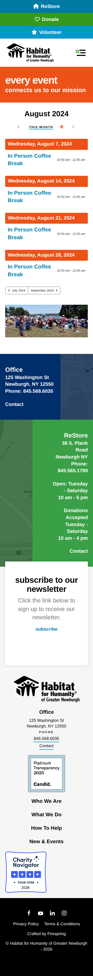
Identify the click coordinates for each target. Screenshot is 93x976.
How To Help (46, 828)
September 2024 (42, 290)
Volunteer (50, 32)
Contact (14, 404)
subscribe (46, 629)
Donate (50, 19)
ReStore (50, 6)
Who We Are (47, 801)
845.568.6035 (46, 739)
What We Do (46, 815)
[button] (80, 53)
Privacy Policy (26, 924)
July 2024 (18, 290)
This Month (41, 127)
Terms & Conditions (62, 924)
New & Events (46, 841)
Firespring (57, 934)
